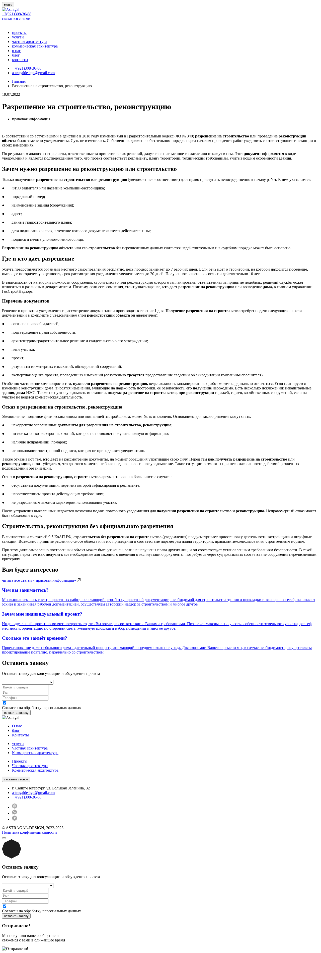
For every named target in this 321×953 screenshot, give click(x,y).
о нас (16, 50)
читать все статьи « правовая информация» (39, 580)
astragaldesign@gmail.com (33, 73)
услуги (18, 37)
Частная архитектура (30, 748)
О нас (17, 726)
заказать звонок (16, 779)
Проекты (19, 761)
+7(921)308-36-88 (16, 14)
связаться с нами (16, 18)
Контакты (20, 735)
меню (8, 5)
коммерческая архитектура (35, 46)
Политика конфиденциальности (29, 832)
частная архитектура (29, 41)
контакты (20, 60)
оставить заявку (16, 713)
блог (16, 55)
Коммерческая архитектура (35, 752)
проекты (19, 32)
